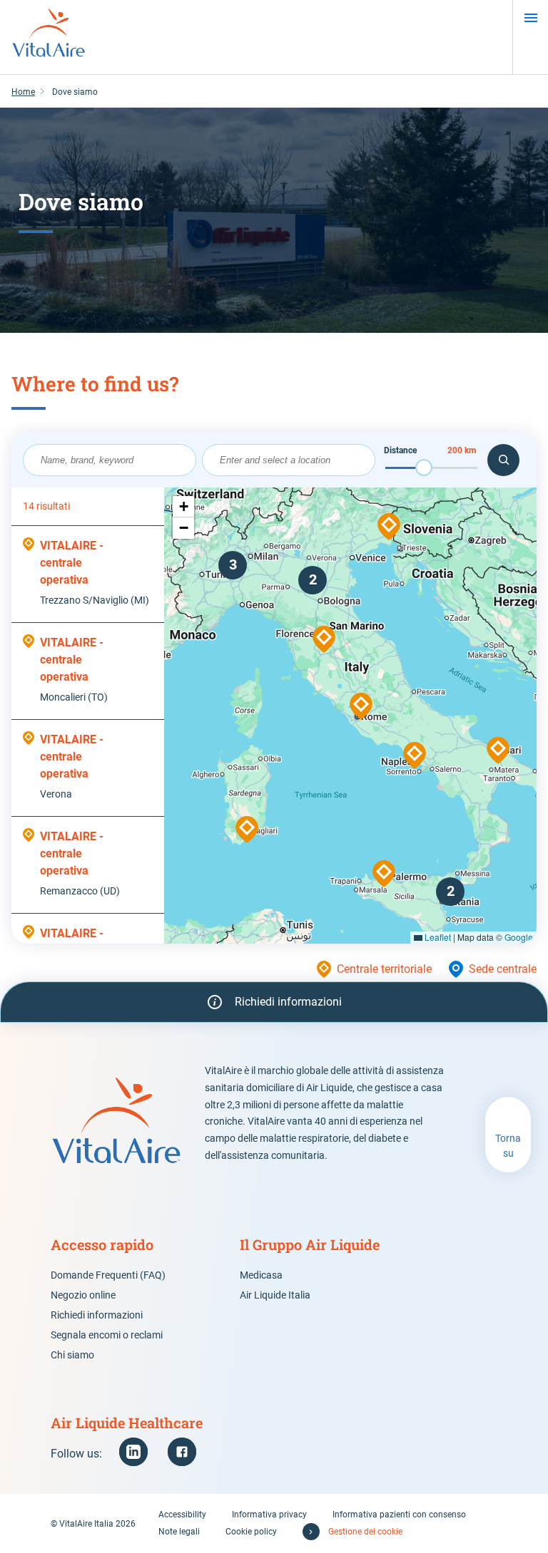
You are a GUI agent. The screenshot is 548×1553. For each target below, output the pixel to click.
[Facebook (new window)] (182, 1452)
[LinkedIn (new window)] (133, 1452)
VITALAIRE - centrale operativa (71, 563)
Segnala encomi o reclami (107, 1335)
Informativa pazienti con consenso (399, 1515)
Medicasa (261, 1275)
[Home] (48, 37)
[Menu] (530, 18)
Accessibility (182, 1515)
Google (518, 937)
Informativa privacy (269, 1515)
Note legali (179, 1532)
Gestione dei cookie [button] (365, 1532)
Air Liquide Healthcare (127, 1422)
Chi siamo (72, 1355)
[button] (246, 829)
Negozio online (83, 1295)
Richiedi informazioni (97, 1315)
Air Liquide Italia (275, 1295)
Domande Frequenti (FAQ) (108, 1275)
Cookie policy (251, 1532)
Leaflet (436, 937)
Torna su (508, 1145)
